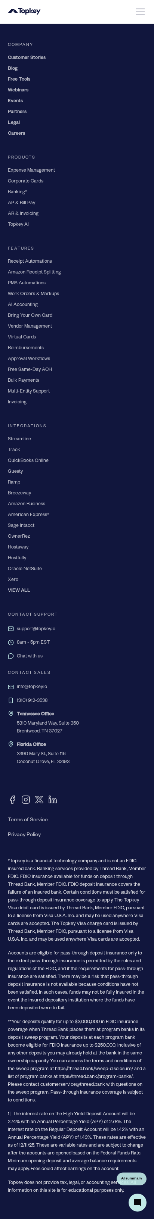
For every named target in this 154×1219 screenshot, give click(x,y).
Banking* (17, 192)
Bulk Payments (23, 381)
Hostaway (18, 547)
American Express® (28, 515)
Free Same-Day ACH (30, 370)
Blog (13, 69)
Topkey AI (18, 225)
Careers (16, 134)
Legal (14, 123)
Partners (17, 112)
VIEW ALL (19, 591)
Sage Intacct (21, 526)
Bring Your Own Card (30, 316)
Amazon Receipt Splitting (34, 272)
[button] (138, 12)
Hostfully (17, 558)
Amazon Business (26, 504)
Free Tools (19, 79)
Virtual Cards (22, 337)
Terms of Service (28, 820)
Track (14, 450)
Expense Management (31, 171)
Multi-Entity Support (29, 391)
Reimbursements (26, 348)
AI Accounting (23, 305)
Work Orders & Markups (33, 294)
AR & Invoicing (23, 214)
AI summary (131, 1178)
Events (15, 101)
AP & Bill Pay (21, 203)
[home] (24, 11)
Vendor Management (30, 326)
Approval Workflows (29, 359)
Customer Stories (27, 58)
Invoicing (17, 402)
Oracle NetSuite (25, 569)
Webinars (18, 90)
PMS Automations (27, 283)
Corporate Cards (25, 181)
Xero (13, 580)
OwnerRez (19, 537)
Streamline (19, 439)
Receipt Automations (30, 262)
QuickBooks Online (28, 461)
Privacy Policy (24, 835)
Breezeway (19, 493)
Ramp (14, 482)
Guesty (15, 472)
